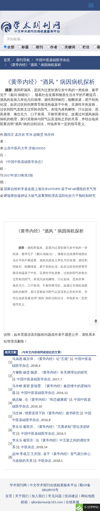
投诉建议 (71, 496)
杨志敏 (17, 400)
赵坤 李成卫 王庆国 (27, 454)
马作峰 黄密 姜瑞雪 (27, 386)
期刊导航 (23, 60)
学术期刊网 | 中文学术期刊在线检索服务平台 (43, 485)
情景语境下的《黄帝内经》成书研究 (52, 413)
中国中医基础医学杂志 (53, 60)
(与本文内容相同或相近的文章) (41, 352)
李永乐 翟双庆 (23, 427)
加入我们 (38, 496)
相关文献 (11, 352)
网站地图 (88, 496)
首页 (7, 60)
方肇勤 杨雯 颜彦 (25, 373)
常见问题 (55, 496)
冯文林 (17, 413)
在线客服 (72, 502)
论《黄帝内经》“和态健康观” (47, 400)
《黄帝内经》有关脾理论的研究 (63, 373)
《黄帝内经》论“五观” (53, 359)
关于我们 (22, 496)
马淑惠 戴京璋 (23, 359)
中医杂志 (28, 447)
